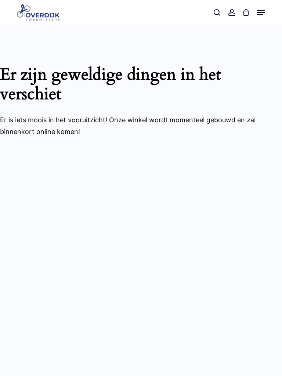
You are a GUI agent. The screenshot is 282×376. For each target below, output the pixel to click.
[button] (261, 12)
